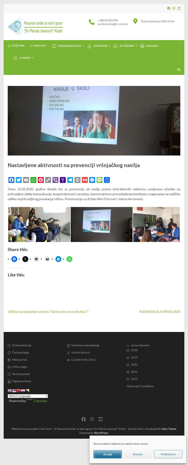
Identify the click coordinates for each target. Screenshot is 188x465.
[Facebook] (168, 8)
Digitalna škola (21, 381)
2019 (134, 357)
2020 (134, 364)
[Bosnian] (27, 390)
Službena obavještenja (85, 345)
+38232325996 (108, 20)
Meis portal (19, 359)
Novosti (40, 45)
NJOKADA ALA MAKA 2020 (160, 312)
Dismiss (138, 454)
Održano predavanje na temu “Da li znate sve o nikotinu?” (48, 312)
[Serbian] (14, 390)
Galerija (152, 45)
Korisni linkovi (80, 352)
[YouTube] (179, 8)
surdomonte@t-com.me (113, 24)
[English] (10, 390)
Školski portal (21, 374)
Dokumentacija (21, 345)
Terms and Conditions (140, 386)
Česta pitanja (20, 352)
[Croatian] (23, 390)
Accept (107, 454)
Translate (40, 401)
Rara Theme (169, 428)
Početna (18, 45)
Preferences (168, 454)
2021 (134, 371)
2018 (134, 350)
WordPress (101, 432)
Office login (19, 366)
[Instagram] (174, 8)
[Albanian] (19, 390)
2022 (134, 379)
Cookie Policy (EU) (83, 359)
